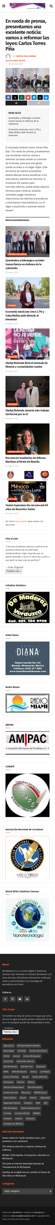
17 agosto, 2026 (12, 466)
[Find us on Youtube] (20, 999)
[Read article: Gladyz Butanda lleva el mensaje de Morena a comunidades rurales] (28, 344)
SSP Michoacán (10, 1108)
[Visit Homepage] (27, 6)
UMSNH (36, 1113)
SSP (45, 1103)
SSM (38, 1103)
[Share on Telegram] (34, 97)
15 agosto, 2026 (12, 513)
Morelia (20, 1082)
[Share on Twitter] (15, 97)
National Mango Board (14, 1087)
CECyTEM (22, 1051)
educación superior (25, 1061)
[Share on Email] (28, 97)
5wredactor (39, 1212)
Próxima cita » (14, 571)
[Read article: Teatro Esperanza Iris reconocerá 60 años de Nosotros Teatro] (28, 486)
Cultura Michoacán (32, 1056)
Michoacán (12, 357)
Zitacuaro (30, 1119)
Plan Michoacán (35, 1087)
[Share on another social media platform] (39, 103)
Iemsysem (41, 1067)
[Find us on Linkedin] (27, 999)
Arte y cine (12, 499)
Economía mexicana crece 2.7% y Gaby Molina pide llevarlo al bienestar (25, 132)
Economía (12, 306)
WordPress (17, 1212)
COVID (6, 1056)
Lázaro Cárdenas (11, 1077)
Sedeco (33, 1098)
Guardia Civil (27, 1067)
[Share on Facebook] (8, 97)
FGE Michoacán (10, 1067)
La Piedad (44, 1072)
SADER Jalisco (40, 1093)
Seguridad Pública (12, 1103)
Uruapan (7, 1119)
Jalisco (33, 1072)
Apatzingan (9, 1051)
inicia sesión (21, 521)
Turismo (7, 1113)
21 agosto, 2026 (12, 324)
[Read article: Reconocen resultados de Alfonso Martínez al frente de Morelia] (28, 439)
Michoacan (8, 1082)
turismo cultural (22, 1113)
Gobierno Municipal (16, 452)
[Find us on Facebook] (5, 999)
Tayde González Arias (30, 1108)
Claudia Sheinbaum (38, 1051)
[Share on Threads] (40, 97)
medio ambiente (40, 1077)
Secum (23, 1098)
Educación (8, 1061)
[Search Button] (51, 6)
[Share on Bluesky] (46, 97)
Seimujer (28, 1103)
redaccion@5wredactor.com (22, 1216)
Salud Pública (10, 1098)
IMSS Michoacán (19, 1072)
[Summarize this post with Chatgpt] (16, 103)
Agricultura (9, 1046)
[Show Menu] (3, 6)
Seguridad (45, 1098)
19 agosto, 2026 (12, 419)
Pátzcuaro (26, 1093)
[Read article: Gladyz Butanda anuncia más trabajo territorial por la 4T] (28, 391)
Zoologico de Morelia (13, 1124)
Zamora (18, 1119)
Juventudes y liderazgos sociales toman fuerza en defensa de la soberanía (24, 121)
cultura (16, 1056)
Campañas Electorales (17, 254)
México (31, 1082)
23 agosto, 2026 (12, 272)
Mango (25, 1077)
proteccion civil (11, 1093)
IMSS (6, 1072)
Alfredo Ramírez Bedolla (29, 1046)
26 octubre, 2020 (15, 64)
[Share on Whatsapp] (22, 97)
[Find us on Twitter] (12, 999)
